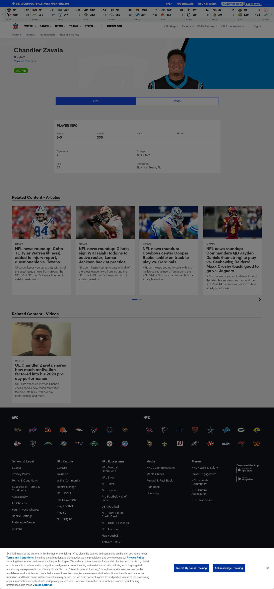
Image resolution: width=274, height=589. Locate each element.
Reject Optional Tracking (191, 568)
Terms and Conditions (20, 557)
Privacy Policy (135, 557)
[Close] (267, 568)
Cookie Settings (42, 584)
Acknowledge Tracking (229, 568)
